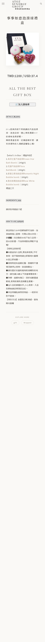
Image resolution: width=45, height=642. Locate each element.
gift (15, 322)
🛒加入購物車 (22, 104)
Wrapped (27, 322)
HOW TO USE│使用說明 (15, 221)
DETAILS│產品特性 (13, 117)
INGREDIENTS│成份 (13, 200)
